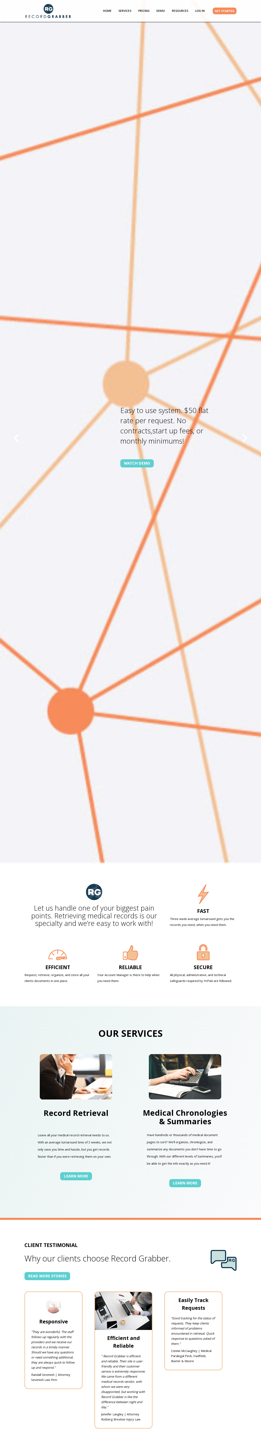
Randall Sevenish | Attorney (50, 1375)
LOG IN (200, 11)
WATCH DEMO (137, 463)
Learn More (76, 1176)
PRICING (143, 11)
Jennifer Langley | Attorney (120, 1414)
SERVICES (124, 11)
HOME (107, 11)
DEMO (160, 11)
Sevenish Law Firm (44, 1380)
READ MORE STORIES (47, 1275)
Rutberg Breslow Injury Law (120, 1419)
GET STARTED (224, 11)
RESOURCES (180, 11)
